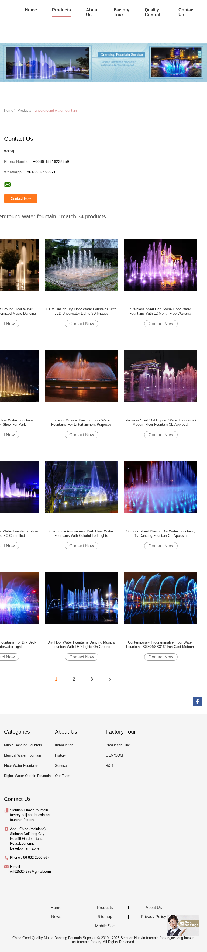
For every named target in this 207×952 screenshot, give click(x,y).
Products (61, 10)
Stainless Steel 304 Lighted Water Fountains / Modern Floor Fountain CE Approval (160, 422)
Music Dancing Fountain (23, 745)
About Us (92, 12)
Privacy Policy (153, 917)
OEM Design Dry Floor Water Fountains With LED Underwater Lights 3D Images (81, 311)
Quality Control (152, 12)
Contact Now (81, 323)
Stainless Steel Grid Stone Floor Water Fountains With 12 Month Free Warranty (160, 311)
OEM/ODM (114, 755)
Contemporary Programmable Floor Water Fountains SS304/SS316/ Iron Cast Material (160, 644)
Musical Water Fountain (22, 755)
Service (61, 766)
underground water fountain (56, 110)
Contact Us (186, 12)
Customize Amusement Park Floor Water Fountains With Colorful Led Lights (81, 533)
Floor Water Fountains (21, 766)
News (56, 917)
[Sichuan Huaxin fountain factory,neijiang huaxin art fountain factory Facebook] (197, 701)
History (60, 755)
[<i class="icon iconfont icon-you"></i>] (109, 679)
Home (31, 10)
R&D (109, 766)
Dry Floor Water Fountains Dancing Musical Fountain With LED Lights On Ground (81, 644)
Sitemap (105, 917)
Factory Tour (121, 12)
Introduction (64, 745)
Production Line (118, 745)
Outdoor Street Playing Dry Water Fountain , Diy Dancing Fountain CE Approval (160, 533)
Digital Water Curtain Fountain (27, 776)
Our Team (62, 776)
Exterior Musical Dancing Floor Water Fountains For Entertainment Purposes (81, 422)
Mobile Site (105, 926)
